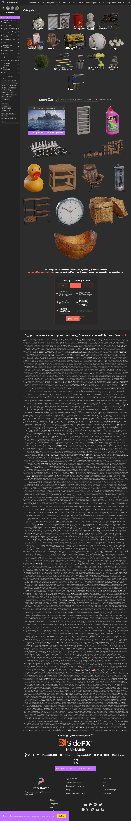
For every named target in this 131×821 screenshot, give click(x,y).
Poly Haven (12, 2)
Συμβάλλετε (107, 779)
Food (13, 94)
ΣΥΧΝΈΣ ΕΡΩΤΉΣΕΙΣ (73, 782)
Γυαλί (4, 90)
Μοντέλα (46, 99)
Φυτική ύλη (6, 99)
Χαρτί (12, 92)
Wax (3, 97)
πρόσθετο (84, 299)
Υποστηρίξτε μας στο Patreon (42, 272)
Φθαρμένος (6, 106)
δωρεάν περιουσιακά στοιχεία (65, 294)
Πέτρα (4, 87)
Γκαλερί (80, 3)
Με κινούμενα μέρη (9, 113)
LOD (5, 116)
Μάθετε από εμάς (84, 310)
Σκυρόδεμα (12, 87)
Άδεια (52, 800)
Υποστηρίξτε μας (94, 3)
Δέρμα (10, 90)
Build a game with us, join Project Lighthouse (46, 133)
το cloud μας (65, 313)
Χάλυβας (15, 83)
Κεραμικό (13, 85)
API (51, 807)
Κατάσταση (107, 793)
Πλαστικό (5, 85)
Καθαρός (5, 104)
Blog (68, 790)
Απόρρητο (54, 804)
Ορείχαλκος (6, 83)
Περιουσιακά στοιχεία (36, 3)
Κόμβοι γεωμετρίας (9, 118)
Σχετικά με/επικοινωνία (112, 3)
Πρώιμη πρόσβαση (84, 292)
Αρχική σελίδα (71, 779)
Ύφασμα (5, 92)
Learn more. (49, 816)
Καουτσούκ (5, 94)
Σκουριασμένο (6, 108)
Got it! (61, 816)
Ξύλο (4, 80)
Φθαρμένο (6, 110)
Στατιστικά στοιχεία (110, 790)
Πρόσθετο (53, 3)
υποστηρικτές (56, 335)
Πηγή (105, 786)
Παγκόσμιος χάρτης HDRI (75, 793)
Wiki (104, 782)
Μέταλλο (12, 80)
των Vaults (62, 303)
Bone (9, 97)
